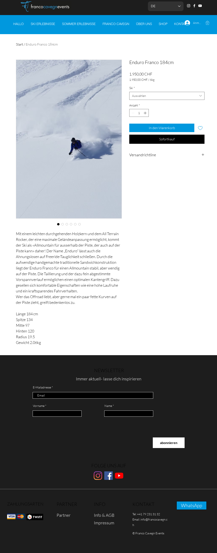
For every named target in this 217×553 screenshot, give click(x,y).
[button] (207, 23)
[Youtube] (119, 475)
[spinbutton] (139, 113)
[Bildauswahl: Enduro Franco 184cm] (58, 224)
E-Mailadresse (42, 387)
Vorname (39, 405)
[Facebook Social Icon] (108, 475)
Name (108, 405)
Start (19, 44)
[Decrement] (132, 113)
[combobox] (166, 96)
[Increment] (145, 113)
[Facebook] (194, 6)
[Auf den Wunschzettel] (200, 128)
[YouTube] (200, 6)
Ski (132, 88)
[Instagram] (188, 6)
